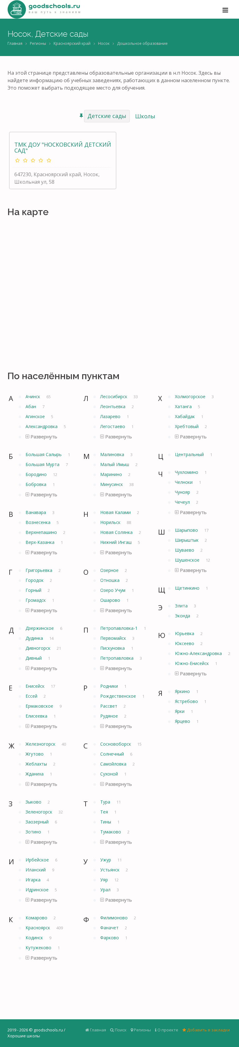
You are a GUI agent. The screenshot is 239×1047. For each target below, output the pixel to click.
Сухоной (109, 774)
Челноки (184, 482)
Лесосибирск (114, 396)
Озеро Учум (113, 590)
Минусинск (112, 484)
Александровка (42, 426)
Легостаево (113, 426)
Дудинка (35, 638)
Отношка (110, 580)
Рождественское (118, 696)
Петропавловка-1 (119, 628)
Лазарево (111, 416)
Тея (104, 812)
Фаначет (110, 928)
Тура (105, 802)
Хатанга (184, 406)
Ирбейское (38, 860)
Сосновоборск (116, 744)
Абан (31, 406)
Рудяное (109, 716)
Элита (182, 606)
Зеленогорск (40, 812)
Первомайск (113, 638)
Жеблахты (37, 764)
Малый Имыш (115, 464)
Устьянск (110, 870)
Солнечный (112, 754)
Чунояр (183, 492)
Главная (14, 43)
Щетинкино (188, 588)
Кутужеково (39, 947)
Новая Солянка (117, 532)
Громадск (36, 600)
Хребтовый (187, 426)
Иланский (36, 870)
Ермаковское (40, 706)
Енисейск (36, 686)
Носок (104, 43)
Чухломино (187, 472)
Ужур (106, 860)
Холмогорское (191, 396)
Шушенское (188, 560)
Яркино (183, 691)
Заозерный (38, 822)
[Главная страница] (43, 9)
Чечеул (183, 502)
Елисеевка (37, 716)
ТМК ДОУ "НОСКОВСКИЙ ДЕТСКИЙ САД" (62, 147)
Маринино (111, 474)
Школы (145, 116)
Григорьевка (40, 570)
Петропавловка (117, 658)
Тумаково (111, 832)
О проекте (167, 1030)
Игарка (34, 880)
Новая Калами (116, 512)
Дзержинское (40, 628)
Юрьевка (185, 633)
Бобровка (37, 484)
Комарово (37, 918)
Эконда (183, 616)
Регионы (38, 43)
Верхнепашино (42, 532)
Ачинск (33, 396)
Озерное (110, 570)
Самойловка (114, 764)
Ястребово (187, 701)
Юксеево (185, 643)
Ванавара (36, 512)
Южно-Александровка (199, 653)
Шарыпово (187, 530)
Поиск (120, 1030)
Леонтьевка (113, 406)
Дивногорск (39, 648)
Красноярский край (72, 43)
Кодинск (35, 938)
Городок (35, 580)
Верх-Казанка (41, 542)
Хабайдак (185, 416)
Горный (34, 590)
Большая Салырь (44, 454)
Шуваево (185, 550)
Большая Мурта (43, 464)
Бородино (37, 474)
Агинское (36, 416)
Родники (109, 686)
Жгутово (35, 754)
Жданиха (35, 774)
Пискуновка (113, 648)
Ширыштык (187, 540)
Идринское (38, 890)
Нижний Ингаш (116, 542)
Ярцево (183, 721)
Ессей (32, 696)
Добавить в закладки (208, 1030)
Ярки (180, 711)
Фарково (110, 938)
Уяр (104, 880)
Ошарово (110, 600)
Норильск (111, 522)
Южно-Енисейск (192, 663)
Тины (106, 822)
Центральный (190, 454)
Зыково (34, 802)
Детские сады (106, 116)
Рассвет (109, 706)
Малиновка (112, 454)
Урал (106, 890)
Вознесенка (39, 522)
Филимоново (114, 918)
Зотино (34, 832)
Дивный (34, 658)
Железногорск (41, 744)
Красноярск (38, 928)
